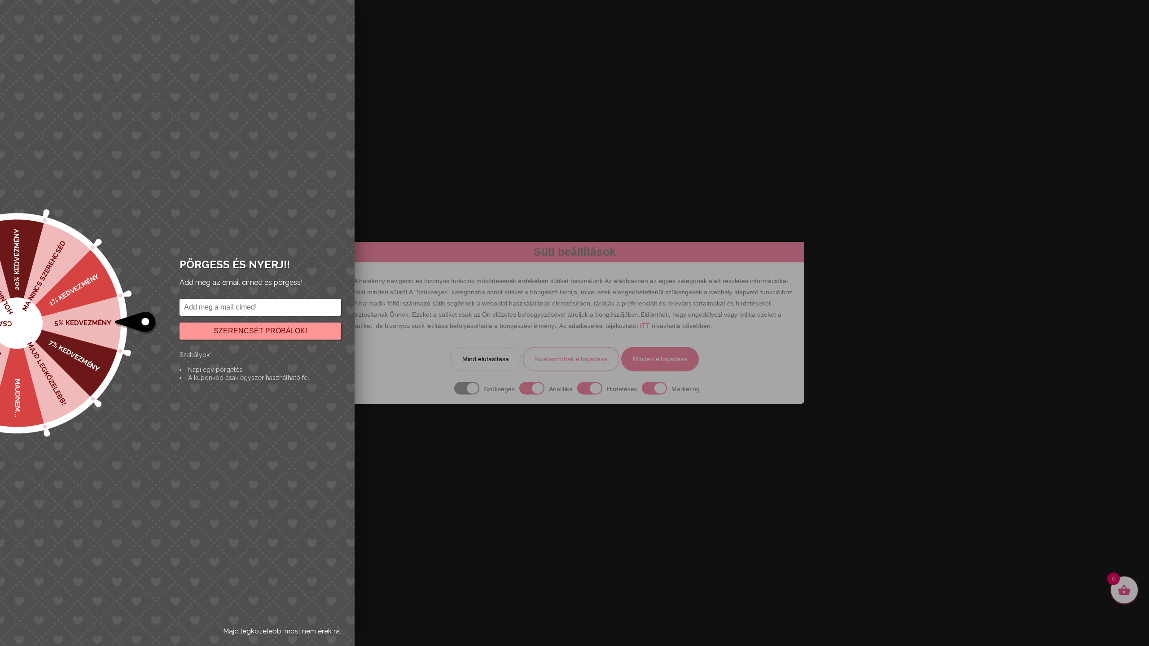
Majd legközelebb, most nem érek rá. (282, 631)
